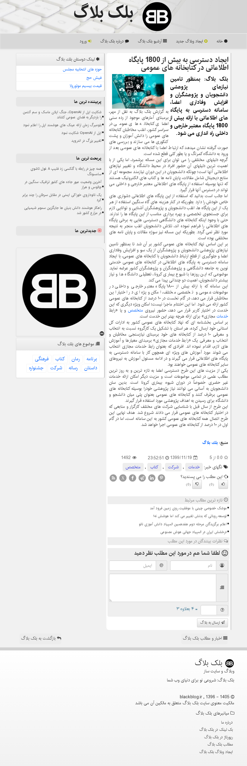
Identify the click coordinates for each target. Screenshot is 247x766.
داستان (90, 368)
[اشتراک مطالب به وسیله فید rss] (113, 477)
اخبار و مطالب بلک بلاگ (203, 638)
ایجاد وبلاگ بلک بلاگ (216, 752)
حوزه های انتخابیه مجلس (82, 69)
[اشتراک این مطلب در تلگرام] (142, 477)
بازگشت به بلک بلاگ (39, 638)
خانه (220, 41)
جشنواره (36, 368)
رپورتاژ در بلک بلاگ (218, 737)
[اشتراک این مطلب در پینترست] (161, 477)
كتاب (154, 467)
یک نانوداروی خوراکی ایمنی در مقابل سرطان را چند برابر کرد (62, 197)
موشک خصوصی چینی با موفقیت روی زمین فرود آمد (188, 508)
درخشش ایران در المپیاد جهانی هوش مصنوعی (193, 532)
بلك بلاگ (210, 442)
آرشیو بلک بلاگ (150, 41)
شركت (173, 467)
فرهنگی (42, 359)
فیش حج (94, 77)
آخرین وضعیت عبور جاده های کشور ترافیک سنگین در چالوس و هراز (63, 184)
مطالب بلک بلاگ (220, 744)
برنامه (91, 359)
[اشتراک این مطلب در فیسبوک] (132, 477)
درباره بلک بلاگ (112, 41)
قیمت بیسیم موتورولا (86, 85)
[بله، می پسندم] (223, 484)
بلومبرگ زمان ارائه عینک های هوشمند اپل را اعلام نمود (62, 125)
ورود (84, 41)
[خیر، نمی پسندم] (197, 484)
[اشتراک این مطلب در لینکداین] (152, 477)
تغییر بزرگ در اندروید (86, 141)
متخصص (135, 310)
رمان (76, 359)
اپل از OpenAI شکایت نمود (81, 133)
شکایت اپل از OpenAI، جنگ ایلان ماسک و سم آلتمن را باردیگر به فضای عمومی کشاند (62, 114)
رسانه (73, 368)
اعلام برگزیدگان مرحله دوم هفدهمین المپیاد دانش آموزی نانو (183, 524)
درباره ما (227, 722)
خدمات (222, 316)
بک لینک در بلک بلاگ (216, 729)
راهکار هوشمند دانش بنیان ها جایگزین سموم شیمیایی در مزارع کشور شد (63, 210)
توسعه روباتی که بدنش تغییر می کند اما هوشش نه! (190, 516)
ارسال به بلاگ (210, 622)
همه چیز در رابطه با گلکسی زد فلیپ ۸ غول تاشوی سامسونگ (66, 171)
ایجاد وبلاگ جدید (190, 41)
